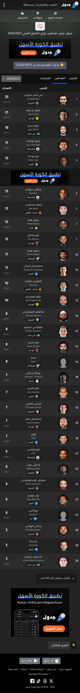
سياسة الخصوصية (38, 674)
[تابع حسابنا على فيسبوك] (32, 681)
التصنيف (22, 18)
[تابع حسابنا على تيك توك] (38, 681)
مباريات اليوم (55, 18)
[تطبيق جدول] (40, 49)
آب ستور (49, 661)
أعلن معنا (13, 669)
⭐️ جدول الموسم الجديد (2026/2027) (40, 65)
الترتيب (73, 78)
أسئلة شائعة (37, 669)
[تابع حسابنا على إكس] (51, 681)
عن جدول (51, 669)
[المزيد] (4, 5)
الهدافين (60, 78)
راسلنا (24, 669)
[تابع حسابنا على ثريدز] (44, 681)
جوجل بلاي (27, 661)
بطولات (37, 18)
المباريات (45, 78)
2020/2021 (13, 78)
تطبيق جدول (65, 669)
